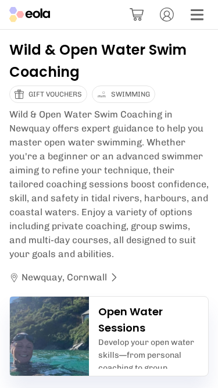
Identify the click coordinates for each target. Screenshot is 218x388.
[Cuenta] (166, 14)
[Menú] (197, 14)
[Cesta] (136, 14)
